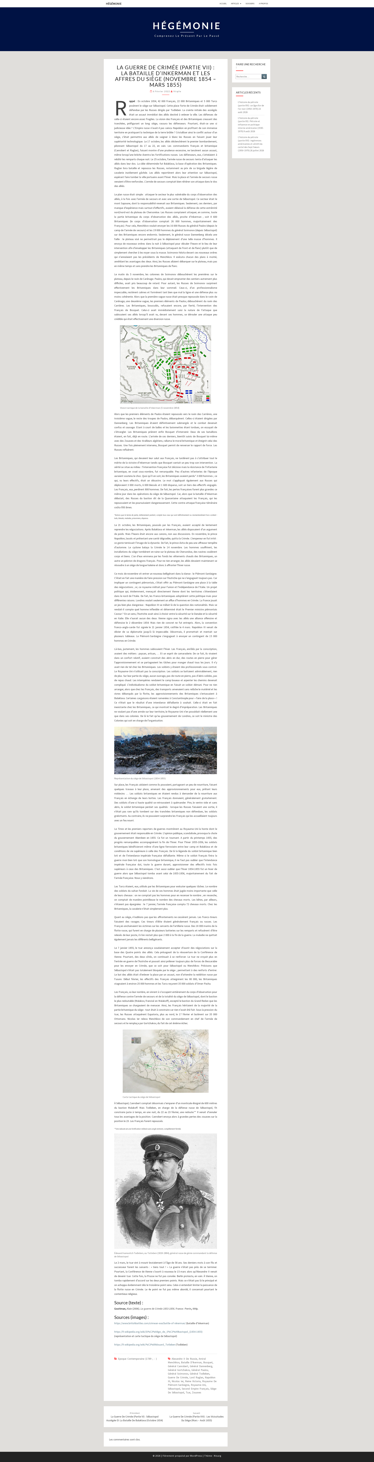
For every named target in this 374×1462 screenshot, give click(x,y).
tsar (188, 1392)
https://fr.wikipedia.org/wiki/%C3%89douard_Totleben (144, 1344)
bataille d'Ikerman (191, 1362)
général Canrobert (178, 1366)
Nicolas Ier (177, 1381)
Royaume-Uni (198, 1385)
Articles (235, 3)
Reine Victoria (193, 1381)
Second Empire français (195, 1388)
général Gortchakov (179, 1370)
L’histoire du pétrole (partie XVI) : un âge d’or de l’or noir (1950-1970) (251, 105)
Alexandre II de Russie (184, 1358)
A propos (263, 3)
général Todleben (199, 1373)
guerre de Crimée (178, 1377)
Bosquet (208, 1362)
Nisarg (217, 1455)
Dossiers (250, 3)
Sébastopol (174, 1388)
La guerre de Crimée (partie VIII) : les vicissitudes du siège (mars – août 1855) (196, 1417)
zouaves (196, 1392)
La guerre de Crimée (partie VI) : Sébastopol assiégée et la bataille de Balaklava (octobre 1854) (134, 1417)
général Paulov (199, 1370)
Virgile (177, 91)
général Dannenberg (201, 1366)
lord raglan (196, 1377)
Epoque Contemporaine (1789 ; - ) (137, 1358)
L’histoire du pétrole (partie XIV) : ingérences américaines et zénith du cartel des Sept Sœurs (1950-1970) (250, 144)
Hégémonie (114, 3)
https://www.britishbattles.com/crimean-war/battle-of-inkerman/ (150, 1323)
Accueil (223, 3)
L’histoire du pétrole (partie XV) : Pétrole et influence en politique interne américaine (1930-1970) (251, 125)
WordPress (196, 1455)
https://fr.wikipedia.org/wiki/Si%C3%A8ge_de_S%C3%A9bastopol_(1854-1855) (158, 1331)
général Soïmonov (178, 1373)
